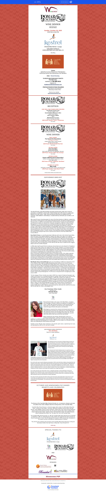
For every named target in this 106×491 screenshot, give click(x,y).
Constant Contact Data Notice (59, 483)
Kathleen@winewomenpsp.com (53, 84)
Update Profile (49, 483)
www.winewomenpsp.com (54, 93)
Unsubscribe (43, 483)
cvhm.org (53, 425)
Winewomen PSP (53, 477)
